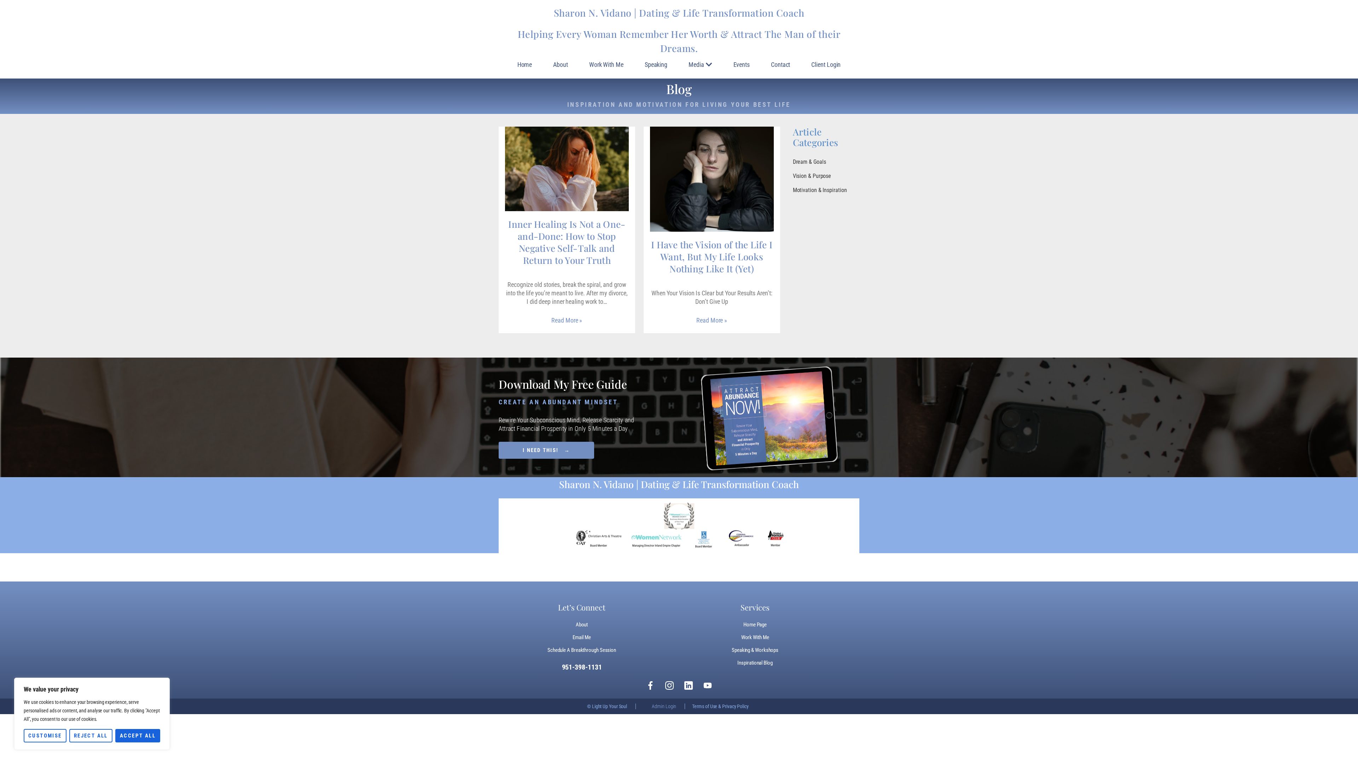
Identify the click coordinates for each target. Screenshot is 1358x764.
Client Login (826, 64)
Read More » (566, 320)
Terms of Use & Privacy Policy (720, 706)
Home (524, 64)
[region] (92, 714)
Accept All (138, 736)
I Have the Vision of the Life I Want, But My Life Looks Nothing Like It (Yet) (711, 256)
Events (741, 64)
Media (696, 64)
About (560, 64)
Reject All (91, 736)
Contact (780, 64)
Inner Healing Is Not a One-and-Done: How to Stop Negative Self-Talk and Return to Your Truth (566, 242)
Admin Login (664, 706)
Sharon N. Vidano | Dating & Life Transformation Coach (679, 12)
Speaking (656, 64)
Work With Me (606, 64)
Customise (45, 736)
